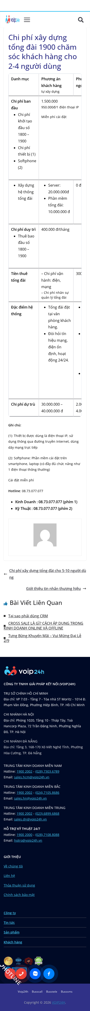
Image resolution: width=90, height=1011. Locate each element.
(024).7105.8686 (47, 792)
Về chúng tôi (13, 866)
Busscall (37, 992)
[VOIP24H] (12, 20)
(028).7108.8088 (47, 834)
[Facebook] (48, 973)
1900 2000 (24, 834)
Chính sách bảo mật (19, 895)
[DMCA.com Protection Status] (38, 959)
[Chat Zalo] (35, 973)
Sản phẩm (11, 932)
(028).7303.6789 (47, 771)
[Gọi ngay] (21, 973)
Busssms (66, 992)
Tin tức (9, 922)
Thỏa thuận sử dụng (19, 885)
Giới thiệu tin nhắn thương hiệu (53, 588)
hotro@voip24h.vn (28, 840)
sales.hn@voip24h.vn (30, 798)
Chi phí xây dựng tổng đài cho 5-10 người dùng (47, 574)
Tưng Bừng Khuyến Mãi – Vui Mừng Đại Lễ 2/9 (42, 638)
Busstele (51, 992)
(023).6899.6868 (47, 813)
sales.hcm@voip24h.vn (31, 777)
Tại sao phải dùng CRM (28, 615)
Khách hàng (13, 942)
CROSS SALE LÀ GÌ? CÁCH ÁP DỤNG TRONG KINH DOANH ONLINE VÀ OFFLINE (43, 626)
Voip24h (23, 992)
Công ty (10, 913)
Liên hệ (9, 875)
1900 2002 (24, 771)
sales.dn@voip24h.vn (30, 819)
